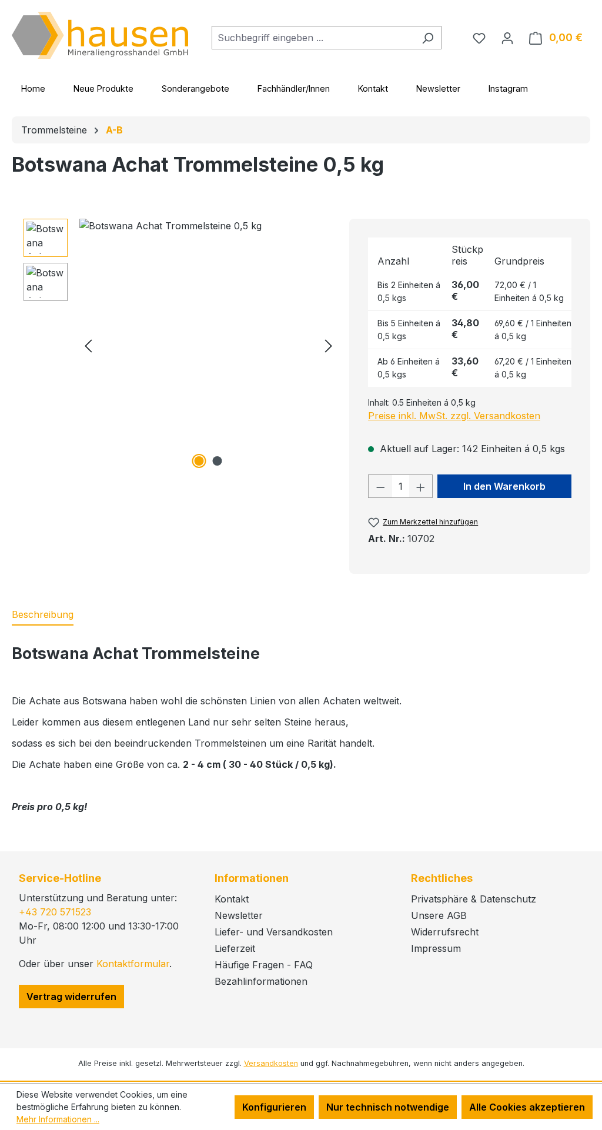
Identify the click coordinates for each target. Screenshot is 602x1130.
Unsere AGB (439, 915)
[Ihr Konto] (507, 37)
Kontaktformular (132, 963)
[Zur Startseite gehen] (100, 35)
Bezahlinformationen (261, 981)
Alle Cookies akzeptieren (527, 1107)
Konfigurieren (274, 1107)
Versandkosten (271, 1063)
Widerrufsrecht (445, 932)
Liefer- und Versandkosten (274, 932)
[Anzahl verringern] (380, 486)
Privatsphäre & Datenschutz (473, 899)
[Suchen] (428, 37)
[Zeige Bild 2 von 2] (217, 461)
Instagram (508, 88)
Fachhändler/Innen (293, 88)
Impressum (436, 948)
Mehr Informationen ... (57, 1119)
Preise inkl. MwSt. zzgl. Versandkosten (454, 416)
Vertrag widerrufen (71, 996)
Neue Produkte (103, 88)
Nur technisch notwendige (387, 1107)
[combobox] (313, 37)
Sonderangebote (195, 88)
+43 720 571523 (55, 912)
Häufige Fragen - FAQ (264, 965)
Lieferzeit (235, 948)
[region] (180, 345)
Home (33, 88)
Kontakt (373, 88)
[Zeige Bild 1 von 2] (199, 461)
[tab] (42, 615)
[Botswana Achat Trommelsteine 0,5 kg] (208, 345)
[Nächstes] (328, 345)
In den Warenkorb (504, 486)
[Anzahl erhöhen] (421, 486)
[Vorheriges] (88, 345)
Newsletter (438, 88)
